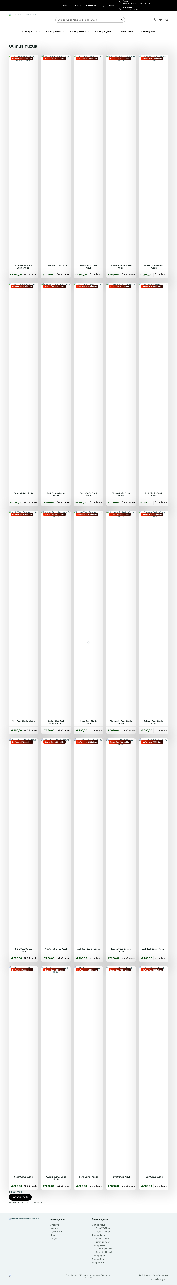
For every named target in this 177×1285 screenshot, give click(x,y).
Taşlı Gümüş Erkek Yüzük (88, 494)
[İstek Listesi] (160, 19)
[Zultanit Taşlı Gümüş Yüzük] (153, 614)
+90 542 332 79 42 (130, 10)
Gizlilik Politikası (143, 1275)
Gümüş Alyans (103, 31)
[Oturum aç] (154, 19)
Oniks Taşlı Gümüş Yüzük (23, 950)
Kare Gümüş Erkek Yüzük (88, 266)
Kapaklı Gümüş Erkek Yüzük (154, 266)
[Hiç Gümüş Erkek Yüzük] (55, 158)
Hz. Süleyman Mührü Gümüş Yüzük (23, 266)
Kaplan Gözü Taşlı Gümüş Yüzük (56, 722)
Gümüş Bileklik (78, 31)
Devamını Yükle (20, 1197)
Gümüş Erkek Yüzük (23, 493)
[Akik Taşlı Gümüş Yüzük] (23, 614)
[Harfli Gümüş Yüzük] (88, 1070)
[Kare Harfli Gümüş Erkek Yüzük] (121, 158)
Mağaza (78, 5)
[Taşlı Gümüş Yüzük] (153, 1070)
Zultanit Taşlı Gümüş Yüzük (153, 722)
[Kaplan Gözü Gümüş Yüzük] (121, 842)
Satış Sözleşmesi (160, 1275)
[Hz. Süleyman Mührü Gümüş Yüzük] (23, 158)
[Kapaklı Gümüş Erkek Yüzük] (153, 158)
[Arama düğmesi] (122, 20)
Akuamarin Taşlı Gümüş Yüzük (121, 722)
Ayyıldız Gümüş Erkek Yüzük (56, 1178)
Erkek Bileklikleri (103, 1248)
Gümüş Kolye (53, 31)
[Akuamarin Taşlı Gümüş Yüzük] (121, 614)
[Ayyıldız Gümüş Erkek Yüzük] (55, 1070)
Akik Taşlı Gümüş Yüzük (23, 721)
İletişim (111, 5)
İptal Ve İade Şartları (159, 1279)
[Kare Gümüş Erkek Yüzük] (88, 158)
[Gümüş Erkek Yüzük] (23, 386)
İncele (30, 274)
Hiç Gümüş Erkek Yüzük (56, 265)
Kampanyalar (147, 31)
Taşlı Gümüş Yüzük (154, 1177)
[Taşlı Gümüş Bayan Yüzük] (55, 386)
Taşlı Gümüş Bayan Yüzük (56, 494)
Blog (102, 5)
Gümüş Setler (125, 31)
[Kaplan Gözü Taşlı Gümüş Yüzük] (55, 614)
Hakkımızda (91, 5)
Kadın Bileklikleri (103, 1252)
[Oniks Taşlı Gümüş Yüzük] (23, 842)
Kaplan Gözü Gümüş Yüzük (121, 950)
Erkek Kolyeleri (102, 1238)
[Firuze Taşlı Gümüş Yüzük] (88, 614)
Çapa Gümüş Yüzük (23, 1177)
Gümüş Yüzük (29, 31)
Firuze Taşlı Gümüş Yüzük (88, 722)
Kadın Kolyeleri (102, 1242)
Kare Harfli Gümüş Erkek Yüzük (121, 266)
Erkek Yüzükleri (103, 1228)
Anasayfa (66, 5)
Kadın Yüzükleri (103, 1231)
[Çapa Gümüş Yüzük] (23, 1070)
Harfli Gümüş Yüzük (88, 1177)
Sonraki (18, 1191)
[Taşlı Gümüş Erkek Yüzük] (88, 386)
